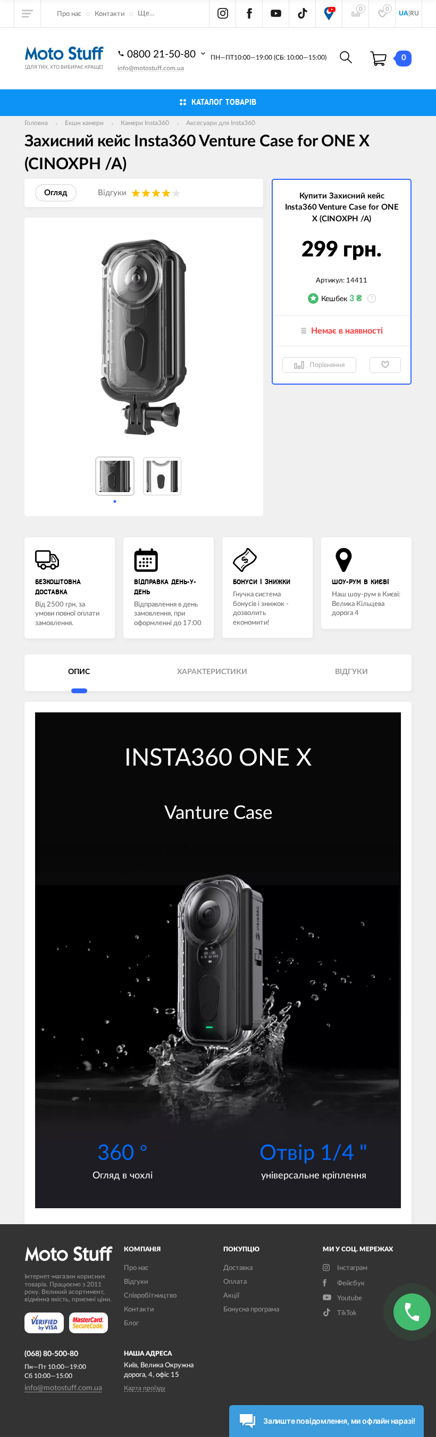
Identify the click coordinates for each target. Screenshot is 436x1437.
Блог (131, 1323)
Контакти (109, 14)
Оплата (235, 1281)
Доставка (238, 1268)
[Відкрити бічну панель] (27, 13)
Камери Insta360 (145, 123)
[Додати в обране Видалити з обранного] (385, 365)
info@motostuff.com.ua (151, 68)
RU (414, 13)
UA (403, 13)
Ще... (146, 13)
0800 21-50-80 (162, 54)
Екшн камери (84, 123)
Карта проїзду (144, 1388)
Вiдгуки (136, 1281)
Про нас (69, 14)
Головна (36, 123)
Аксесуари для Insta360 (220, 123)
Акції (231, 1295)
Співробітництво (150, 1295)
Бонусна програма (251, 1309)
